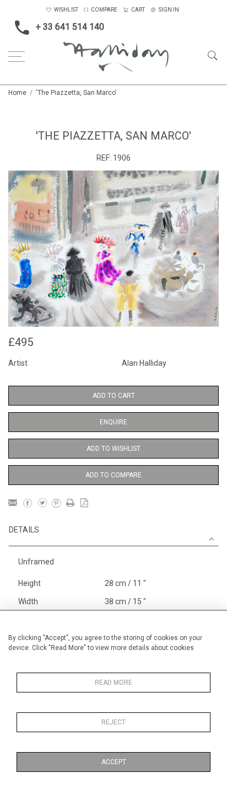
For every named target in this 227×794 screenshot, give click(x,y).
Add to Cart (114, 395)
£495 (20, 342)
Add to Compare (113, 475)
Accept (113, 762)
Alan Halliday (144, 363)
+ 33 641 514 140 (70, 27)
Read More (113, 682)
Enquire (113, 422)
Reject (113, 722)
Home (17, 93)
